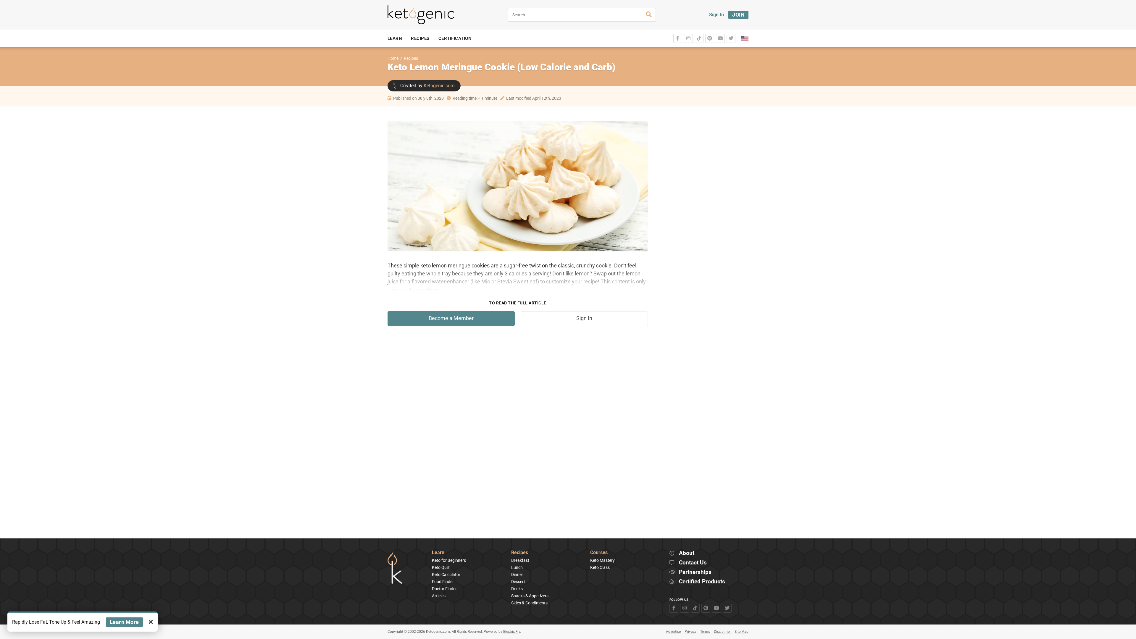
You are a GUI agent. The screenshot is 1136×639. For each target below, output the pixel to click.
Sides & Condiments (529, 603)
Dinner (517, 574)
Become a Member (451, 318)
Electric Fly (511, 632)
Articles (439, 595)
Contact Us (693, 563)
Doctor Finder (444, 588)
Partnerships (695, 572)
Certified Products (702, 582)
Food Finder (443, 581)
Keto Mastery (602, 560)
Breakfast (520, 560)
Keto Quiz (441, 567)
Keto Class (600, 567)
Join (738, 15)
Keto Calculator (446, 574)
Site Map (741, 632)
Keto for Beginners (449, 560)
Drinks (517, 588)
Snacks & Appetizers (529, 595)
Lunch (517, 567)
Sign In (716, 14)
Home (393, 58)
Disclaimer (722, 632)
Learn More (124, 622)
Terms (705, 632)
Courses (599, 552)
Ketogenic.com (439, 85)
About (686, 553)
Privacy (690, 632)
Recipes (411, 58)
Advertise (673, 632)
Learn (438, 552)
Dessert (518, 581)
